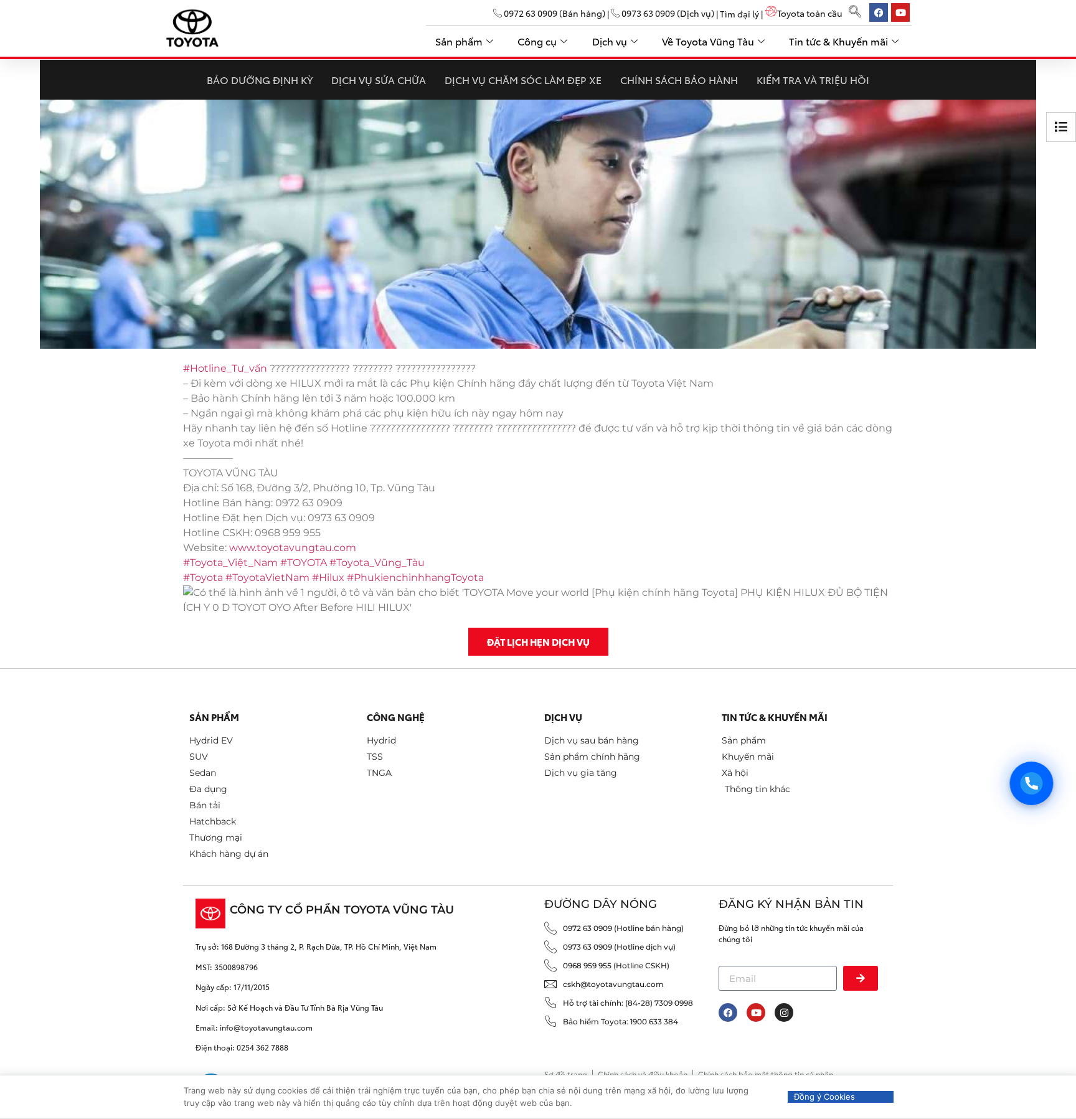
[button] (854, 12)
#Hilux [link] (328, 577)
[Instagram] (784, 1012)
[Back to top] (1046, 1058)
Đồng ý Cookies (824, 1097)
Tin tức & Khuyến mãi (838, 41)
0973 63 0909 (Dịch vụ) (667, 13)
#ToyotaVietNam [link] (267, 577)
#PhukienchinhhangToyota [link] (415, 577)
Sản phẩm (459, 41)
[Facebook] (728, 1012)
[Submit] (861, 978)
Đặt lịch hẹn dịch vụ (538, 641)
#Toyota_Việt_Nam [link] (230, 563)
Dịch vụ (609, 41)
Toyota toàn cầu (809, 13)
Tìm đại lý (739, 13)
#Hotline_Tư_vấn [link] (225, 368)
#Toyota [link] (203, 577)
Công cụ (537, 41)
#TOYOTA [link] (303, 563)
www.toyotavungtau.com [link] (292, 548)
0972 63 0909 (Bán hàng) (553, 13)
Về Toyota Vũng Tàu (708, 41)
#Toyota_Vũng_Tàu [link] (377, 563)
